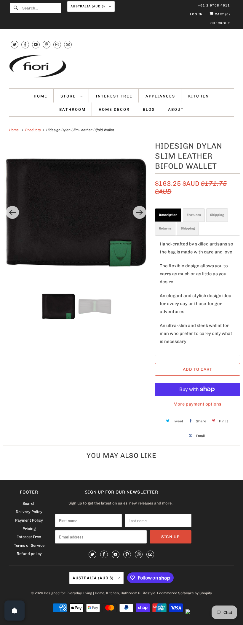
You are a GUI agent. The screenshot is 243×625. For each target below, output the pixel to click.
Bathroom (72, 109)
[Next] (139, 212)
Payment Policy (29, 520)
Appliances (160, 96)
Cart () (222, 14)
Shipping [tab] (217, 215)
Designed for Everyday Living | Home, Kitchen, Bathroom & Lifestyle (99, 593)
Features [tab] (194, 215)
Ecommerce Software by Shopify (184, 593)
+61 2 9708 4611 (214, 5)
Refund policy (29, 553)
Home (40, 96)
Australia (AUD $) (88, 6)
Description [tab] (168, 215)
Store (68, 96)
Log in (196, 14)
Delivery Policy (29, 512)
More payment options (197, 404)
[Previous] (12, 212)
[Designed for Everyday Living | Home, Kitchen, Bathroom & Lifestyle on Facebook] (25, 44)
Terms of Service (29, 545)
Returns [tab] (165, 228)
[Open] (14, 610)
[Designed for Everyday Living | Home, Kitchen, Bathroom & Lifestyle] (121, 66)
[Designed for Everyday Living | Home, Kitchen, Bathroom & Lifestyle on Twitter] (14, 44)
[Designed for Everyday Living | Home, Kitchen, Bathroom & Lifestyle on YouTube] (36, 44)
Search (29, 503)
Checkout (220, 23)
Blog (149, 109)
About (176, 109)
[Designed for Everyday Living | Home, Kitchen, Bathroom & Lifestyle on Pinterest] (46, 44)
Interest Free (114, 96)
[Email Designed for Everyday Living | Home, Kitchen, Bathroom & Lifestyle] (68, 44)
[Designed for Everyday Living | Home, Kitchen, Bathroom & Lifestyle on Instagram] (57, 44)
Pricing (29, 528)
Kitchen (198, 96)
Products (33, 130)
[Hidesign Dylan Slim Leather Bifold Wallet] (76, 212)
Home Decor (114, 109)
